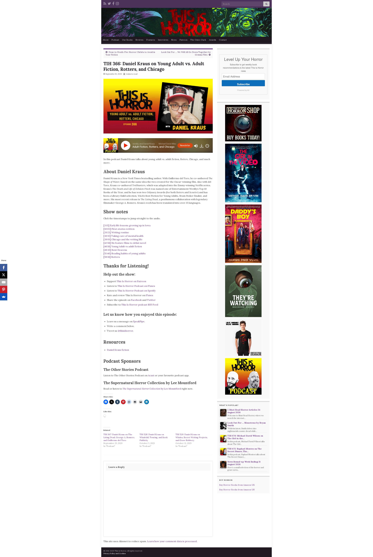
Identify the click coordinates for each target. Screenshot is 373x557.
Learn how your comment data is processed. (172, 541)
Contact (223, 40)
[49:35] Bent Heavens (115, 249)
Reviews (139, 40)
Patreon (183, 40)
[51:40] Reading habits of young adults (124, 253)
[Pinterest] (3, 289)
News (174, 40)
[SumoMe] (3, 296)
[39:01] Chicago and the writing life (122, 239)
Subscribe (243, 84)
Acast (151, 375)
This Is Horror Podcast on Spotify (137, 290)
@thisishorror (125, 330)
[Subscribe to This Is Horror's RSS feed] (104, 3)
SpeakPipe (138, 321)
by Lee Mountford (152, 388)
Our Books (127, 40)
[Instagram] (117, 3)
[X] (3, 274)
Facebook (136, 299)
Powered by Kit (243, 90)
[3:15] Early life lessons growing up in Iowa (127, 225)
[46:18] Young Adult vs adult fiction (122, 246)
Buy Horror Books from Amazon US (237, 489)
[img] (207, 146)
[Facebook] (113, 3)
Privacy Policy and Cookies (114, 553)
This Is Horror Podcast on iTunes (136, 285)
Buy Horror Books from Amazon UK (237, 485)
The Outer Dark (198, 40)
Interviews (163, 40)
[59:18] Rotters (111, 256)
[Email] (3, 282)
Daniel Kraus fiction (118, 349)
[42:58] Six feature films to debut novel (124, 242)
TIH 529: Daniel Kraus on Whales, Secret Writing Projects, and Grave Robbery (192, 437)
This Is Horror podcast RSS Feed (139, 304)
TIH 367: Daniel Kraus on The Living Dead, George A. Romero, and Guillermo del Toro (119, 437)
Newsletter (185, 145)
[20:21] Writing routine (116, 232)
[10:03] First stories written (118, 228)
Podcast (115, 40)
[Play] (126, 145)
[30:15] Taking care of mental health (123, 235)
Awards (212, 40)
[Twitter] (109, 3)
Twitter (151, 299)
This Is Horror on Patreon (131, 281)
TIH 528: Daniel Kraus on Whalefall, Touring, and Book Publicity (154, 437)
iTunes (149, 295)
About (106, 40)
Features (150, 40)
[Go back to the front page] (186, 22)
